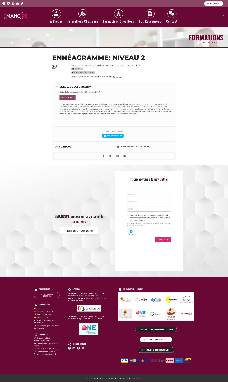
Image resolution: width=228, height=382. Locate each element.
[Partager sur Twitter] (110, 156)
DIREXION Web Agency (137, 378)
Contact (172, 21)
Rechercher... (215, 3)
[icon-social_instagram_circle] (13, 3)
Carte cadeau (42, 317)
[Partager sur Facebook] (103, 156)
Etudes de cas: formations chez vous (157, 329)
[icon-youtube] (17, 3)
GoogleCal (142, 146)
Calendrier (127, 146)
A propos (56, 21)
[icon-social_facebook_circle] (3, 3)
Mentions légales (43, 314)
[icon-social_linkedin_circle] (8, 3)
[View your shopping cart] (223, 17)
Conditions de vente (44, 311)
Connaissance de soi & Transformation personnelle (45, 353)
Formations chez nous (118, 21)
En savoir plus (67, 98)
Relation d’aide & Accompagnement (42, 339)
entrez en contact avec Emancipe (79, 231)
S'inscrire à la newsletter (157, 339)
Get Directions (114, 136)
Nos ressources (150, 21)
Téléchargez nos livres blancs (157, 350)
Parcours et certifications (46, 349)
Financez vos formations (48, 295)
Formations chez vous (82, 21)
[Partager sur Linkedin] (118, 156)
